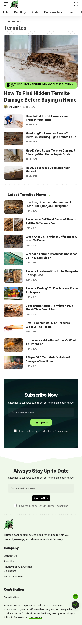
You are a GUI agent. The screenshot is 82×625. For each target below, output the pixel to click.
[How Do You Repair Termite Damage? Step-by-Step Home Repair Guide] (13, 155)
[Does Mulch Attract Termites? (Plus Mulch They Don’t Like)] (13, 310)
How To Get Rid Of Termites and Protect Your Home (47, 117)
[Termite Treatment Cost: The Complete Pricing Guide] (13, 276)
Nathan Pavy (15, 107)
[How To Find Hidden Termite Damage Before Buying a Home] (41, 61)
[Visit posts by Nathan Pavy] (6, 107)
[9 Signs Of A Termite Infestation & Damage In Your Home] (13, 362)
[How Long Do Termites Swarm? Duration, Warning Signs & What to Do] (13, 138)
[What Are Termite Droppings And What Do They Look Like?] (13, 258)
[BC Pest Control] (14, 4)
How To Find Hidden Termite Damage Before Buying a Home (40, 85)
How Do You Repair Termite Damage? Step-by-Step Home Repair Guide (50, 152)
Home (7, 21)
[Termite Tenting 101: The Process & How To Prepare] (13, 293)
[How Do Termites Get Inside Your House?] (13, 173)
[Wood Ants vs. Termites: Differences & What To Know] (13, 241)
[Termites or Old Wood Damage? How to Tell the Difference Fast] (13, 224)
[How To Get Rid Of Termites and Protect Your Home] (13, 121)
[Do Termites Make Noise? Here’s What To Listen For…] (13, 345)
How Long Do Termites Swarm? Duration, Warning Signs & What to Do (51, 135)
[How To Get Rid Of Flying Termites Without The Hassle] (13, 327)
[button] (7, 4)
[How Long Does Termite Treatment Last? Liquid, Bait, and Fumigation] (13, 207)
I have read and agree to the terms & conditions (43, 431)
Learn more (35, 617)
